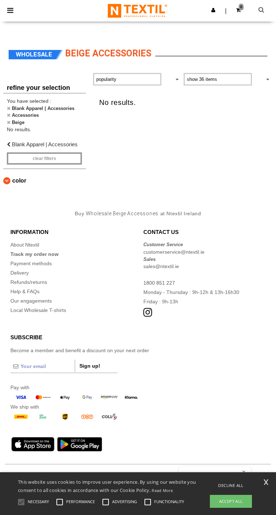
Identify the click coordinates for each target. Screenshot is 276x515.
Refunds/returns (28, 282)
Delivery (19, 273)
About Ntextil (24, 245)
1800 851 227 (159, 283)
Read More (162, 490)
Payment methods (31, 263)
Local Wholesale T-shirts (38, 310)
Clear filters (44, 158)
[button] (213, 10)
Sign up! (89, 366)
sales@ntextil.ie (161, 266)
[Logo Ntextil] (137, 10)
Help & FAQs (25, 291)
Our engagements (31, 301)
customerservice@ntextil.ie (173, 252)
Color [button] (19, 181)
